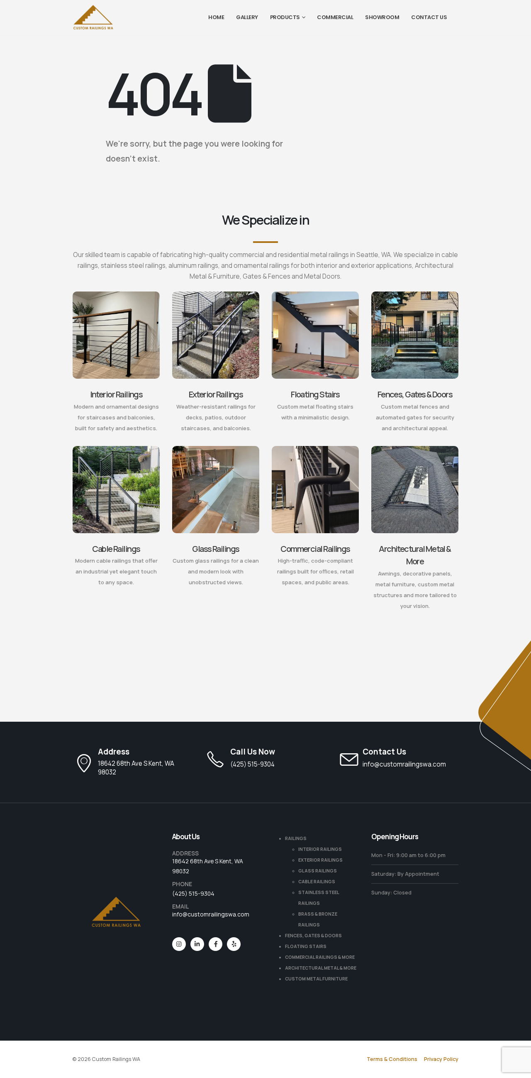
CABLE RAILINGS (316, 881)
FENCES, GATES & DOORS (313, 935)
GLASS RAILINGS (317, 871)
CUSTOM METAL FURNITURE (316, 979)
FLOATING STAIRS (305, 946)
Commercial (335, 17)
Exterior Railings (216, 394)
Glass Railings (215, 548)
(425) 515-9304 (193, 893)
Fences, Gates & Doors (415, 394)
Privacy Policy (441, 1059)
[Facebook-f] (215, 944)
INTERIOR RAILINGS (320, 849)
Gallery (247, 17)
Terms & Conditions (392, 1059)
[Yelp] (234, 944)
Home (216, 17)
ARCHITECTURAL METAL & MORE (320, 968)
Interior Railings (116, 394)
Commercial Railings (315, 548)
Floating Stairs (315, 394)
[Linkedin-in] (197, 944)
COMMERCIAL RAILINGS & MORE (320, 957)
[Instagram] (179, 944)
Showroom (382, 17)
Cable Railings (116, 548)
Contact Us (429, 17)
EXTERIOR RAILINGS (320, 860)
